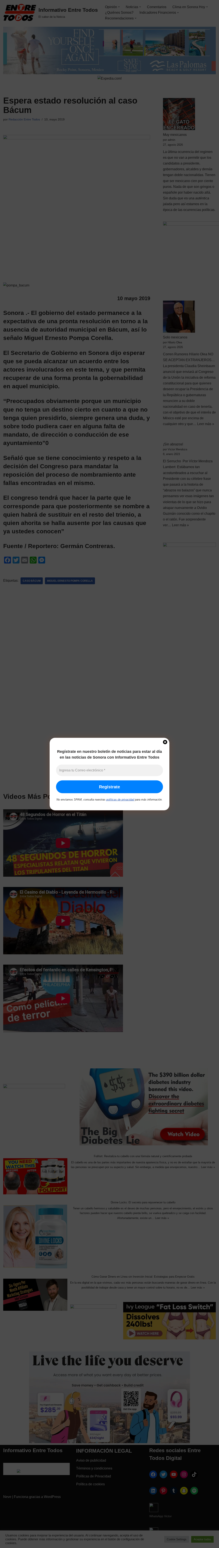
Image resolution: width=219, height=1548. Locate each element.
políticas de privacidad (120, 799)
